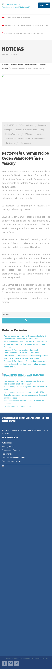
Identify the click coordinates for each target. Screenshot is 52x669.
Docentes (42, 125)
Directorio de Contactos (11, 461)
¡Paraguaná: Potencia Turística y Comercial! (21, 350)
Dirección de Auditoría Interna (13, 458)
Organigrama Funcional (11, 450)
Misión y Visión (8, 446)
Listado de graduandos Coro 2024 (17, 406)
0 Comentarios (25, 143)
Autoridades (7, 443)
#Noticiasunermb (23, 139)
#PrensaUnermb (38, 139)
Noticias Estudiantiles (23, 130)
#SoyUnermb (9, 143)
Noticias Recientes (12, 134)
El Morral (37, 375)
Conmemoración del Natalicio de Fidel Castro (21, 353)
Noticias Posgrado (40, 130)
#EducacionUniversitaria (34, 134)
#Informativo (9, 139)
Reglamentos (7, 454)
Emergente (8, 130)
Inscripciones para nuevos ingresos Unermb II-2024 (24, 392)
